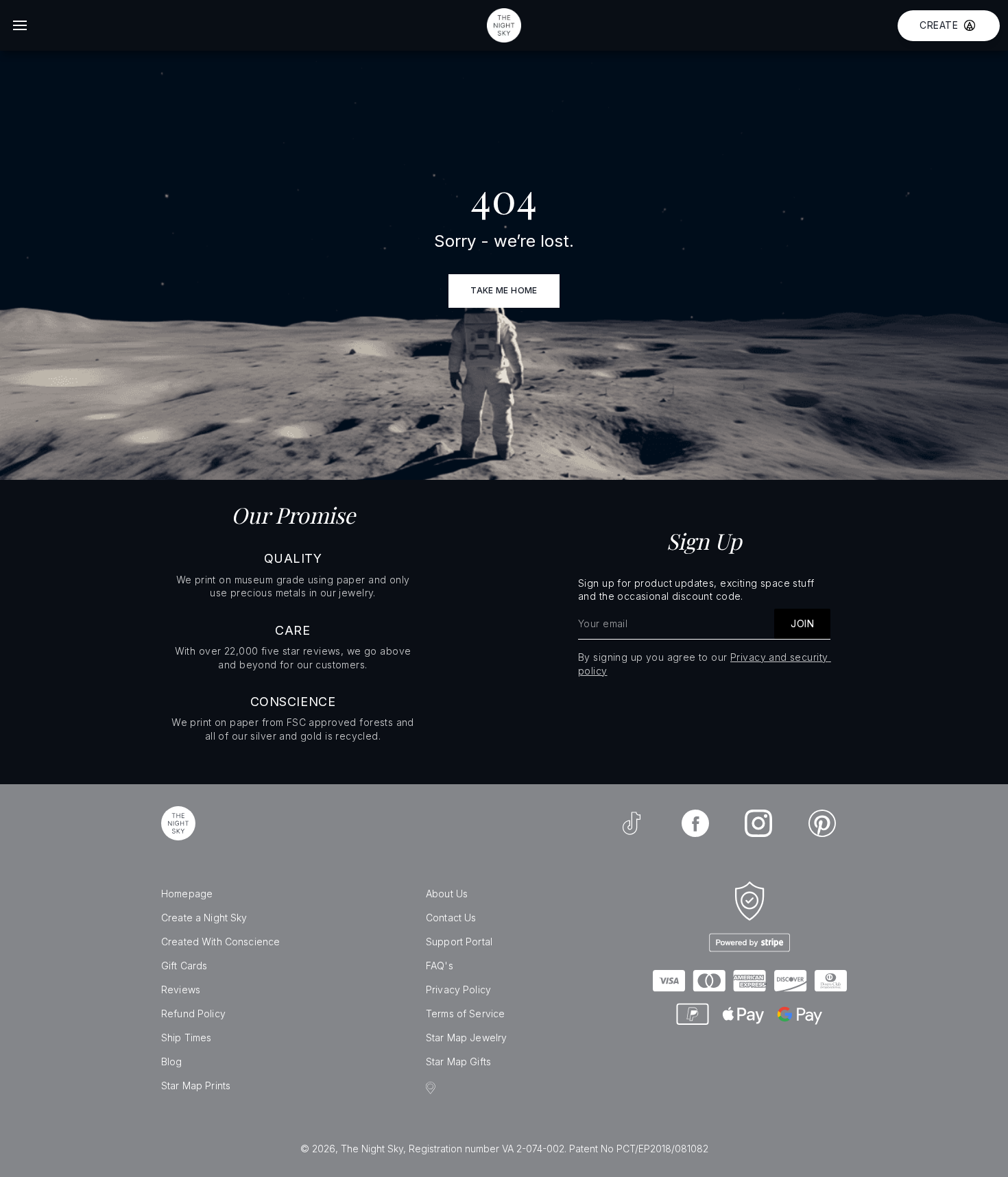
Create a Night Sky (204, 917)
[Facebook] (695, 823)
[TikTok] (631, 823)
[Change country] (433, 1088)
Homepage (187, 893)
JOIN (802, 623)
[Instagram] (758, 823)
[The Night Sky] (178, 823)
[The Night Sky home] (504, 25)
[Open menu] (20, 25)
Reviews (180, 989)
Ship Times (186, 1037)
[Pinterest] (822, 823)
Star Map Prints (195, 1085)
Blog (171, 1061)
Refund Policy (193, 1013)
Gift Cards (184, 965)
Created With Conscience (220, 941)
